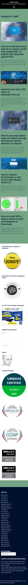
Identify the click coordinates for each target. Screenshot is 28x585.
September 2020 (5, 508)
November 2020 (5, 504)
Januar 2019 (4, 524)
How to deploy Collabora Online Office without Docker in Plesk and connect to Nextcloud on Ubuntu (13, 563)
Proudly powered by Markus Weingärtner (10, 581)
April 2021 (3, 500)
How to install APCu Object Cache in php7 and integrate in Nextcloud (12, 220)
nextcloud (14, 43)
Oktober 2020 (4, 506)
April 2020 (3, 511)
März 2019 (3, 520)
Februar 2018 (4, 542)
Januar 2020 (4, 513)
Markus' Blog (14, 2)
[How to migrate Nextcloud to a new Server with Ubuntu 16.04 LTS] (14, 163)
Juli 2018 (3, 533)
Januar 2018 (4, 544)
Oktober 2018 (4, 528)
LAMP (9, 43)
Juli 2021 (3, 497)
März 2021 (3, 502)
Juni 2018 (3, 535)
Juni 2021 (3, 498)
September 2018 (5, 529)
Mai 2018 (3, 537)
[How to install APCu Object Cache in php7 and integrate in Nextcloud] (14, 203)
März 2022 (4, 495)
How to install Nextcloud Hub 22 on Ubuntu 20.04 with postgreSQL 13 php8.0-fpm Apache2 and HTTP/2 (14, 51)
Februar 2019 (4, 522)
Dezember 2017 (5, 546)
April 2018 (3, 538)
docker (13, 132)
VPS (13, 86)
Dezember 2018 (5, 526)
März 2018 (3, 540)
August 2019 (4, 517)
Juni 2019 (3, 518)
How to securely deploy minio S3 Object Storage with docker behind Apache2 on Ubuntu (13, 139)
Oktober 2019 (4, 515)
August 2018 (4, 531)
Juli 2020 (3, 509)
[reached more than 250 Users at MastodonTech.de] (14, 77)
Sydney (6, 582)
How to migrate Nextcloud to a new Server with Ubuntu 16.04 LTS (11, 178)
